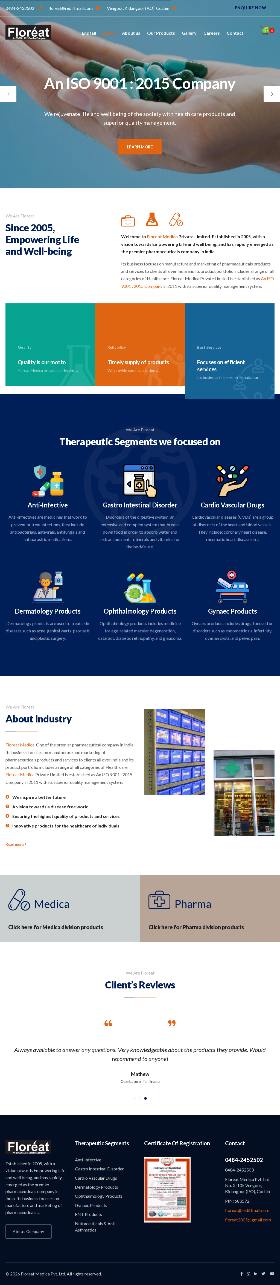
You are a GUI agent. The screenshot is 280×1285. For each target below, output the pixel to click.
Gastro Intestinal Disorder (140, 505)
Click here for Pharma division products (196, 927)
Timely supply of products (137, 353)
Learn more (140, 146)
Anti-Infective (48, 505)
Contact (235, 32)
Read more (15, 844)
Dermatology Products (47, 611)
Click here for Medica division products (55, 927)
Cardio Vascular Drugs (232, 505)
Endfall (89, 32)
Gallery (189, 32)
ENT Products (88, 1214)
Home (109, 32)
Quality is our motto (40, 356)
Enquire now (250, 7)
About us (131, 32)
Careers (211, 32)
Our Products (161, 32)
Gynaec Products (232, 611)
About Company (28, 1231)
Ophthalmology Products (140, 611)
